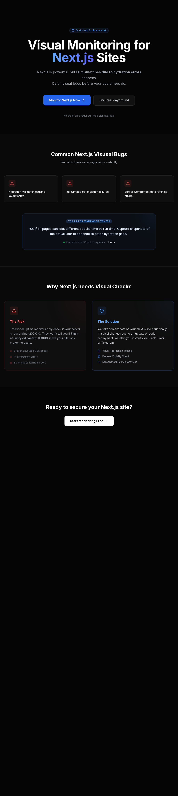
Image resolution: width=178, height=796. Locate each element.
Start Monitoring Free (86, 421)
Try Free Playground (114, 100)
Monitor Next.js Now (64, 100)
